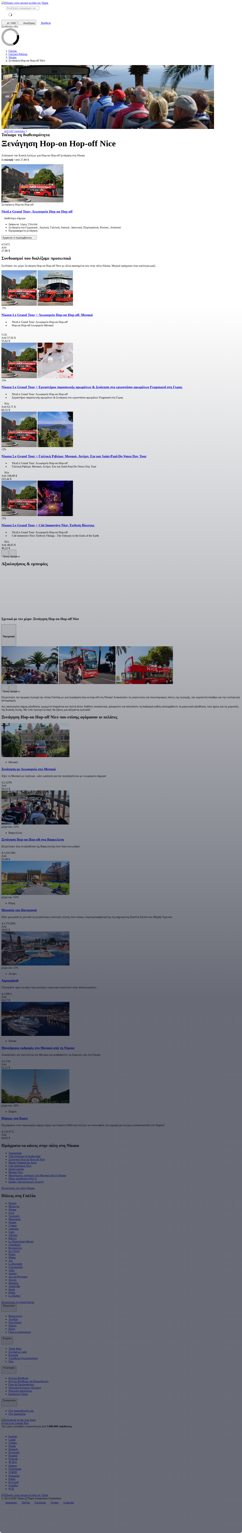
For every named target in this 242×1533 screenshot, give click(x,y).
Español (13, 1455)
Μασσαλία (15, 1219)
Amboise (14, 1228)
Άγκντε (13, 1279)
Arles (12, 1270)
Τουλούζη (14, 1215)
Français (13, 1458)
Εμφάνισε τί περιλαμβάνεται (17, 237)
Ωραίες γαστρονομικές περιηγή (26, 1181)
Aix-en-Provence (18, 1276)
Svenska (13, 1485)
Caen (11, 1231)
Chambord (14, 1244)
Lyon (11, 1212)
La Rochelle (15, 1263)
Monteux (14, 1283)
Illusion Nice (16, 1172)
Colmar (13, 1225)
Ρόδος (12, 1292)
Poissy (12, 1254)
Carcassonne (16, 1267)
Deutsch (13, 1449)
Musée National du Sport (22, 1162)
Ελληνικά (14, 1452)
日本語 (13, 1472)
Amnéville (14, 1286)
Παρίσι (12, 1203)
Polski (12, 1479)
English (13, 1436)
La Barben (14, 1295)
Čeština (13, 1442)
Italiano (13, 1465)
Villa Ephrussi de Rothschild (24, 1156)
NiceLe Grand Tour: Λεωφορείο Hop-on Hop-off (36, 211)
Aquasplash (15, 1153)
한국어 (13, 1462)
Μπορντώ (14, 1206)
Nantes (12, 1222)
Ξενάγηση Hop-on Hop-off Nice (27, 1159)
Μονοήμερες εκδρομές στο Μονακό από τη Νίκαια (37, 1175)
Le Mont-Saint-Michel (21, 1241)
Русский (14, 1482)
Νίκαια (12, 1209)
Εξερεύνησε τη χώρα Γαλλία (18, 1302)
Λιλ (11, 1260)
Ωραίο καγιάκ (16, 1168)
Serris (12, 1289)
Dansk (12, 1446)
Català (12, 1439)
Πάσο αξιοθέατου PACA (23, 1178)
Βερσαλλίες (15, 1247)
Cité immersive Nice (20, 1165)
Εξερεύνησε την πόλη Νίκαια (18, 1188)
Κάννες (13, 1238)
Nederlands (15, 1468)
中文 (11, 1488)
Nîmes (12, 1257)
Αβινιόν (13, 1235)
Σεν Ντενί (14, 1251)
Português (14, 1475)
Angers (13, 1273)
